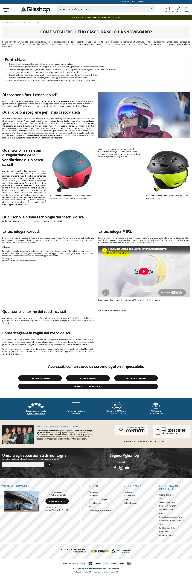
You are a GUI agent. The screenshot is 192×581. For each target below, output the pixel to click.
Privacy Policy (129, 499)
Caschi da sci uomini (40, 378)
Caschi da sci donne (88, 378)
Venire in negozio (57, 501)
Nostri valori (128, 492)
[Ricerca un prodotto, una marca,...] (152, 9)
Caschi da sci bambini (136, 378)
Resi (90, 506)
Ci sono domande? (166, 495)
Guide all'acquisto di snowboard (171, 520)
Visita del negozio (130, 503)
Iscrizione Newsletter (167, 506)
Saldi (161, 524)
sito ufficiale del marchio (151, 300)
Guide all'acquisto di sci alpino (170, 517)
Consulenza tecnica (166, 509)
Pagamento (93, 492)
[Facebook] (115, 468)
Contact (162, 498)
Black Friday (164, 531)
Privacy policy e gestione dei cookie (104, 568)
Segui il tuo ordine (96, 503)
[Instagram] (121, 468)
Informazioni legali (81, 568)
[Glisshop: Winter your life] (35, 9)
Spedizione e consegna (98, 499)
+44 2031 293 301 (174, 430)
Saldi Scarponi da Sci (167, 528)
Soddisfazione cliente (167, 502)
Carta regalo (93, 495)
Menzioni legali (129, 495)
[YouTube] (127, 468)
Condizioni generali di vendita (100, 510)
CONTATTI (135, 430)
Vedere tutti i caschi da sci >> (88, 386)
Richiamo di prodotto (167, 535)
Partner (162, 513)
